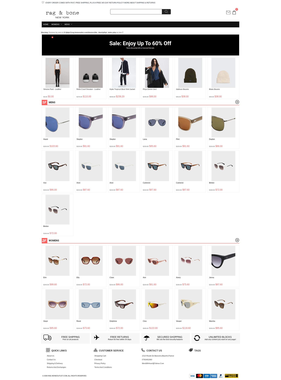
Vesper (179, 321)
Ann (144, 278)
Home (45, 24)
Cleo (145, 321)
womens (55, 24)
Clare (112, 278)
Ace (44, 183)
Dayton (212, 139)
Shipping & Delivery (55, 363)
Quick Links (59, 350)
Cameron (146, 183)
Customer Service (111, 350)
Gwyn (45, 321)
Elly (78, 278)
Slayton (80, 139)
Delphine (113, 321)
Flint (177, 139)
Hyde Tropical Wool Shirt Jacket (122, 89)
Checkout (98, 360)
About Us (50, 356)
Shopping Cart (100, 356)
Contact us (51, 360)
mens (67, 24)
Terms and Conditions (103, 367)
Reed (79, 321)
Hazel (45, 139)
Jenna (211, 278)
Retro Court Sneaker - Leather (89, 89)
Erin (45, 278)
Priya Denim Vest (149, 89)
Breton (211, 183)
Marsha (212, 321)
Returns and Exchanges (56, 367)
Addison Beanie (182, 89)
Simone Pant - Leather (52, 89)
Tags (197, 350)
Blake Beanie (214, 89)
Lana (145, 139)
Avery (178, 278)
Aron (78, 183)
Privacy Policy (100, 363)
